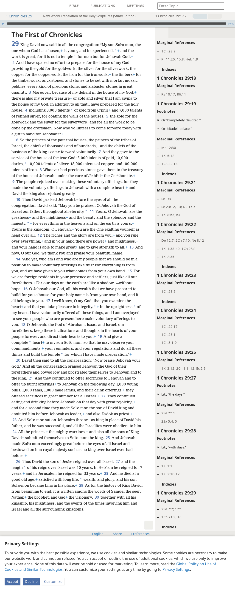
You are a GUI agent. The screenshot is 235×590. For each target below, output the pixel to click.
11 (92, 211)
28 (106, 473)
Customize (53, 581)
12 (40, 235)
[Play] (3, 23)
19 (100, 336)
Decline (31, 581)
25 (108, 437)
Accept (12, 581)
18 (23, 324)
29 (81, 485)
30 (97, 497)
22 (103, 396)
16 (25, 288)
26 (18, 461)
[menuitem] (7, 6)
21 (31, 378)
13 (131, 247)
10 (18, 199)
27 (118, 461)
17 (48, 300)
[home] (7, 6)
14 (18, 259)
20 (18, 360)
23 (14, 419)
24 (14, 431)
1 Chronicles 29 (19, 16)
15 (130, 270)
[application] (117, 23)
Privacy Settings (176, 569)
